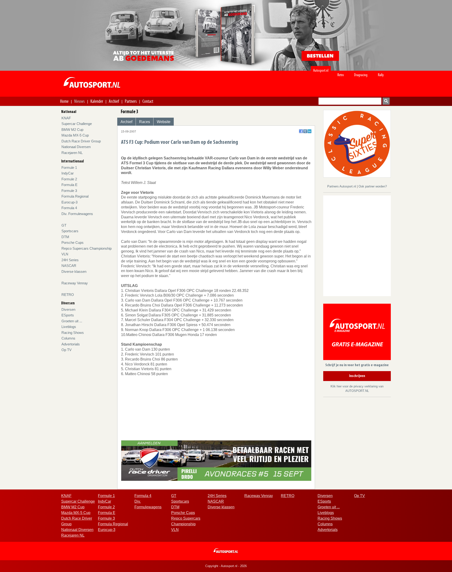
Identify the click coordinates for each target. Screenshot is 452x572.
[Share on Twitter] (305, 131)
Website (163, 122)
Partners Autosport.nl (342, 186)
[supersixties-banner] (357, 143)
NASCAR (68, 266)
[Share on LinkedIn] (309, 131)
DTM (65, 237)
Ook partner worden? (373, 186)
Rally (381, 74)
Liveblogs (68, 327)
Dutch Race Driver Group (81, 141)
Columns (68, 338)
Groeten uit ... (71, 321)
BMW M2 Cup (72, 130)
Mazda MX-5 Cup (75, 135)
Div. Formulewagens (77, 214)
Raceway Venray (74, 283)
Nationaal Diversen (76, 147)
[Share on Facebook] (301, 131)
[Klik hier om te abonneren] (357, 333)
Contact (147, 101)
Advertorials (70, 344)
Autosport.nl (320, 70)
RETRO (67, 295)
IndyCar (67, 173)
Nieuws (79, 101)
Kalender (96, 101)
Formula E (69, 185)
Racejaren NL (72, 153)
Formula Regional (75, 196)
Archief (114, 101)
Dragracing (360, 74)
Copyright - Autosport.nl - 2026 (226, 566)
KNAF (66, 118)
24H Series (70, 260)
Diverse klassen (73, 271)
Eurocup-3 (69, 202)
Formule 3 (69, 191)
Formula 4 (69, 208)
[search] (386, 101)
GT (63, 225)
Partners (131, 101)
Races (144, 122)
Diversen (68, 309)
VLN (64, 254)
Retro (340, 74)
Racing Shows (72, 333)
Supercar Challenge (76, 124)
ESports (67, 315)
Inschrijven (357, 376)
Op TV (66, 350)
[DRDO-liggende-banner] (216, 460)
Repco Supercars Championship (86, 248)
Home (64, 101)
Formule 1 (69, 168)
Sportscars (69, 231)
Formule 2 (69, 179)
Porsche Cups (72, 242)
